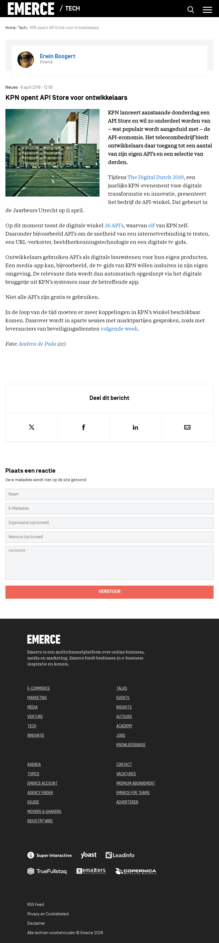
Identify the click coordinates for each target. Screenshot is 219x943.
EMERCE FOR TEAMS (133, 793)
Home (10, 28)
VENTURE (35, 717)
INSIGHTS (124, 707)
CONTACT (124, 765)
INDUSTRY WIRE (40, 821)
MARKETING (37, 698)
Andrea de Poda (37, 344)
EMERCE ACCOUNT (42, 784)
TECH (31, 726)
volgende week (119, 329)
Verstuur (110, 592)
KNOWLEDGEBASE (130, 745)
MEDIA (32, 707)
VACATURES (126, 774)
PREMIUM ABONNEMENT (135, 784)
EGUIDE (33, 802)
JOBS (120, 736)
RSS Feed (35, 905)
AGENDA (34, 765)
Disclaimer (36, 924)
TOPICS (33, 774)
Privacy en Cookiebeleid (48, 914)
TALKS (121, 689)
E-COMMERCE (38, 689)
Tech (72, 9)
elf (151, 225)
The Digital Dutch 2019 (155, 177)
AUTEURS (124, 717)
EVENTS (122, 698)
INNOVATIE (35, 736)
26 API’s (114, 225)
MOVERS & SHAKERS (44, 812)
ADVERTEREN (127, 802)
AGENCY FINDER (40, 793)
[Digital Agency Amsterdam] (49, 855)
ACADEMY (124, 726)
